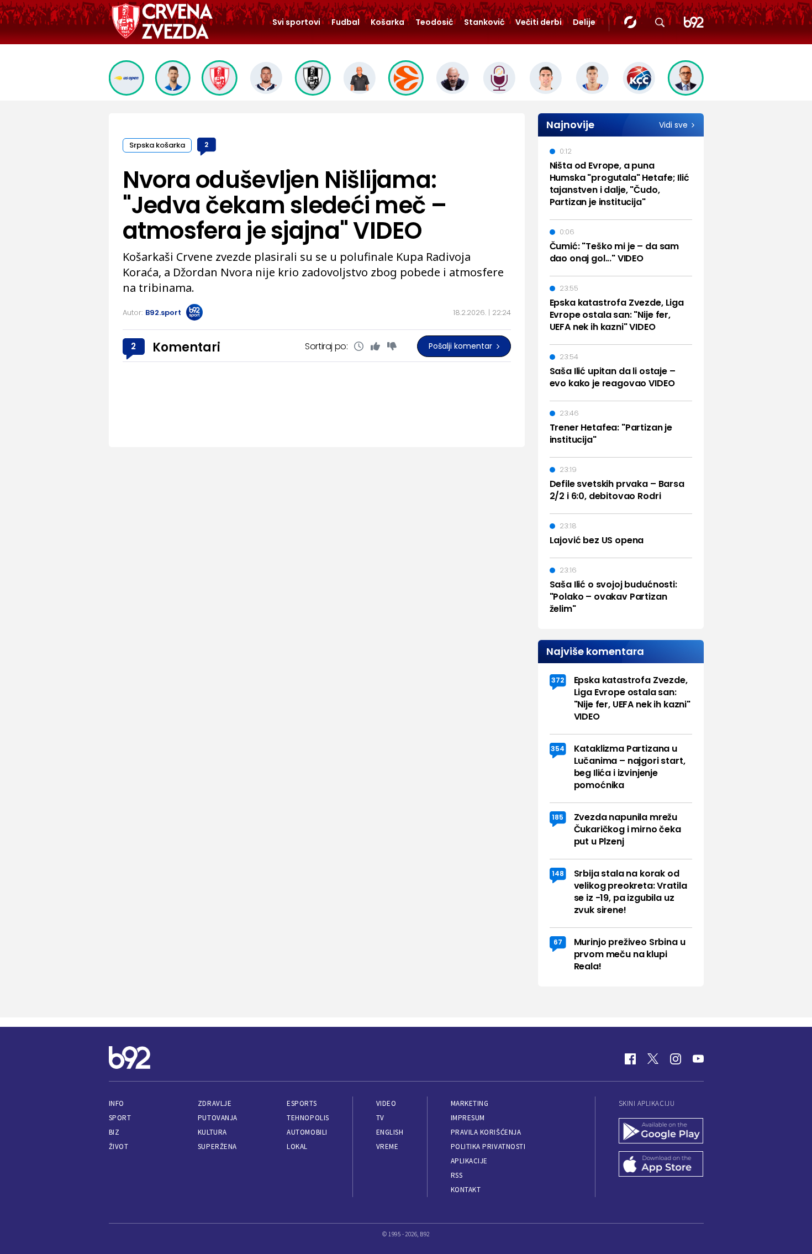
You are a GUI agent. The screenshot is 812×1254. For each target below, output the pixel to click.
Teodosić (434, 22)
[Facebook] (630, 1058)
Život (119, 1146)
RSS (457, 1175)
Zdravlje (214, 1103)
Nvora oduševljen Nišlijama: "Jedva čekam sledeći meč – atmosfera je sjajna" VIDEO (284, 205)
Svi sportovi (296, 22)
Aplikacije (469, 1161)
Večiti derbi (538, 22)
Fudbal (345, 22)
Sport (120, 1117)
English (390, 1132)
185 (557, 817)
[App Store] (661, 1165)
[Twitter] (652, 1058)
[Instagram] (675, 1058)
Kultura (212, 1132)
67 (557, 942)
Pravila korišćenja (486, 1132)
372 (557, 680)
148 (558, 873)
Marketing (470, 1103)
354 (558, 748)
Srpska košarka (157, 145)
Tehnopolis (308, 1117)
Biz (114, 1132)
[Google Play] (661, 1132)
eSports (302, 1103)
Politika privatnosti (488, 1146)
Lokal (297, 1146)
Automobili (307, 1132)
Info (116, 1103)
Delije (584, 22)
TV (380, 1117)
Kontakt (466, 1189)
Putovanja (218, 1117)
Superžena (217, 1146)
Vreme (387, 1146)
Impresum (468, 1117)
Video (386, 1103)
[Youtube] (698, 1058)
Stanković (484, 22)
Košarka (387, 22)
